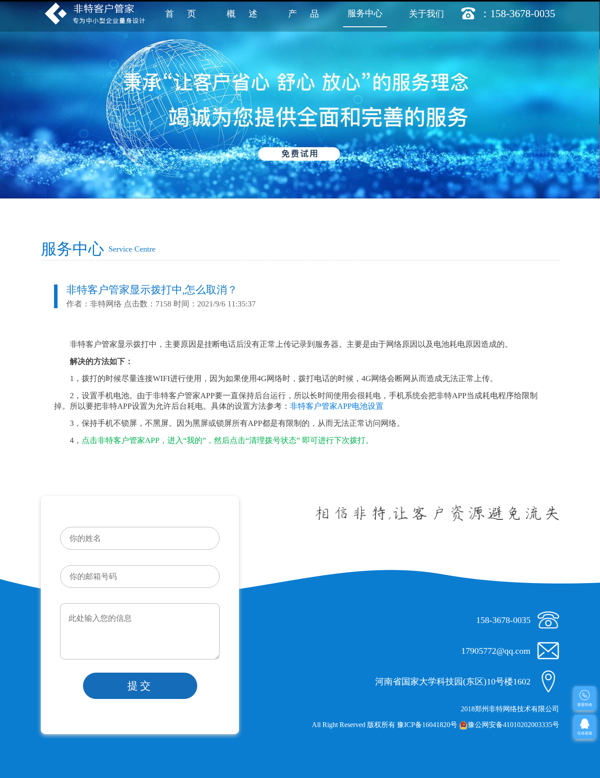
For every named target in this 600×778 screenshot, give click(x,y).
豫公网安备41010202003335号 (513, 724)
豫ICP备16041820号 (427, 724)
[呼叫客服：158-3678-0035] (585, 698)
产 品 (303, 13)
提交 (140, 686)
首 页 (180, 13)
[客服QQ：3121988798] (585, 727)
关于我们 (426, 13)
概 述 (242, 13)
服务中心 (365, 13)
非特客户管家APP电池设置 (336, 406)
